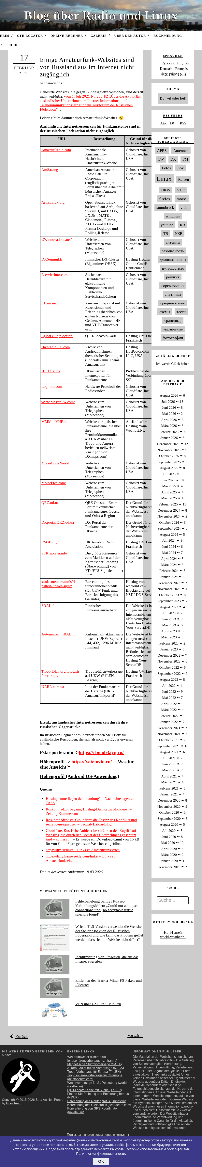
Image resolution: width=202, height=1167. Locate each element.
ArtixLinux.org (53, 202)
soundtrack (165, 207)
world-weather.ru (173, 937)
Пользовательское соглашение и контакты (98, 1134)
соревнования (172, 285)
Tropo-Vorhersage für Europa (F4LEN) (94, 1071)
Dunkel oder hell (173, 98)
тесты (181, 312)
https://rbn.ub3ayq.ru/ (101, 752)
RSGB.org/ (50, 542)
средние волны (172, 303)
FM (185, 159)
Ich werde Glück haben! (173, 364)
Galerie (99, 35)
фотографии (173, 338)
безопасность (52, 83)
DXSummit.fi (51, 259)
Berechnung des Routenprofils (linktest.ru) (96, 1101)
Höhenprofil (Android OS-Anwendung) (79, 776)
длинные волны (173, 259)
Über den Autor (130, 35)
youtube (167, 225)
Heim (4, 35)
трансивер (172, 320)
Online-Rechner (66, 35)
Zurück (21, 1036)
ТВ (165, 233)
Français (181, 69)
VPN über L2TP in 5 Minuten (98, 1004)
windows (173, 216)
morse (182, 199)
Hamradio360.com (55, 347)
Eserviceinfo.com (54, 275)
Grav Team (13, 1103)
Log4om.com (51, 386)
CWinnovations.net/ (56, 239)
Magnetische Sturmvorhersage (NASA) (94, 1064)
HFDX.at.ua (50, 371)
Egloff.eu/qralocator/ (57, 336)
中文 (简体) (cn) (173, 74)
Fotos (166, 168)
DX (173, 159)
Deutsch (166, 69)
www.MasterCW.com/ (58, 402)
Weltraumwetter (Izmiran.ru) (86, 1057)
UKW (165, 190)
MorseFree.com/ (53, 483)
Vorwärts (135, 1035)
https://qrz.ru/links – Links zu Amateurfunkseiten (83, 850)
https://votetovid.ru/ (91, 761)
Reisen (183, 179)
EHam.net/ (49, 303)
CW (161, 159)
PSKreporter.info (54, 553)
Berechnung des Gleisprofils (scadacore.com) (99, 1105)
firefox (164, 199)
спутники (173, 294)
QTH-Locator (30, 35)
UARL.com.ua (52, 687)
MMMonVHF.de (54, 422)
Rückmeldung (167, 35)
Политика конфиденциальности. (101, 1153)
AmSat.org (49, 170)
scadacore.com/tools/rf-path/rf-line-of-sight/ (58, 584)
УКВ (178, 233)
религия (173, 277)
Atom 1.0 (167, 123)
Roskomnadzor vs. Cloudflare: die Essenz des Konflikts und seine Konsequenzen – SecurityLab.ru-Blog (91, 822)
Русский (168, 63)
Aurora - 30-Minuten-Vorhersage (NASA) (95, 1068)
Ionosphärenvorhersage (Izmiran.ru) (92, 1060)
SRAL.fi (47, 606)
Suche (13, 45)
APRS (162, 150)
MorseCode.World (55, 463)
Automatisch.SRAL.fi (58, 634)
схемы (164, 312)
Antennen (181, 150)
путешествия (173, 268)
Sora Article (44, 1099)
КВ (182, 225)
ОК (101, 1161)
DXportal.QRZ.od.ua (57, 522)
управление (173, 329)
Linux (164, 178)
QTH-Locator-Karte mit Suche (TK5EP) (94, 1090)
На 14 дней (173, 932)
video (184, 207)
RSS (183, 123)
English (183, 63)
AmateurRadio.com (56, 150)
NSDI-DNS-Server (140, 595)
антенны (173, 242)
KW (180, 168)
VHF (181, 190)
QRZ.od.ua (50, 503)
